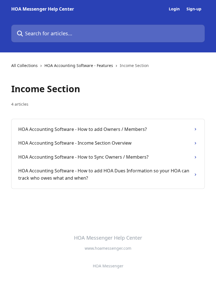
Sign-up (193, 9)
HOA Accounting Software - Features (78, 65)
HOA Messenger (108, 266)
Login (174, 9)
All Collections (24, 65)
